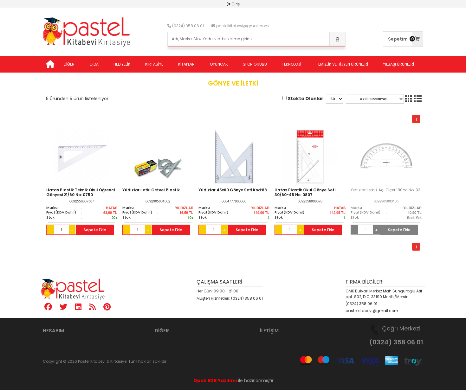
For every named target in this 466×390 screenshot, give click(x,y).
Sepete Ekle (95, 230)
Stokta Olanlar (305, 98)
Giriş (235, 4)
